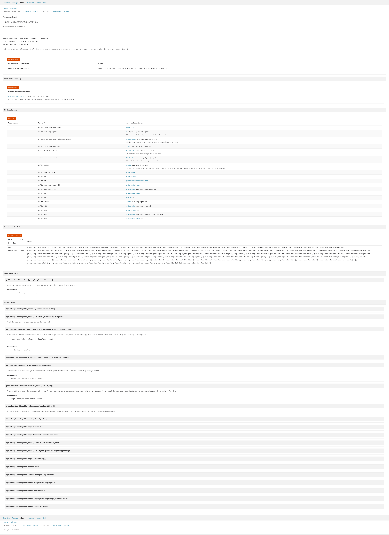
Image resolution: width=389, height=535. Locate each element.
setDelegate (130, 206)
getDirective (131, 176)
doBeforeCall (131, 158)
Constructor (27, 12)
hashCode (129, 197)
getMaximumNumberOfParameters (137, 181)
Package (15, 3)
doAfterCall (130, 150)
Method (35, 12)
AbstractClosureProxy (16, 96)
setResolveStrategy (133, 218)
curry (128, 146)
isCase (128, 202)
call (127, 132)
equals (128, 165)
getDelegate (130, 172)
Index (39, 3)
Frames (6, 9)
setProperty (130, 214)
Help (44, 3)
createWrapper (131, 139)
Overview (6, 3)
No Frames (13, 9)
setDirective (131, 210)
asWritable (130, 127)
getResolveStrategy (133, 193)
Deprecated (31, 3)
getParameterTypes (133, 185)
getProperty (130, 189)
